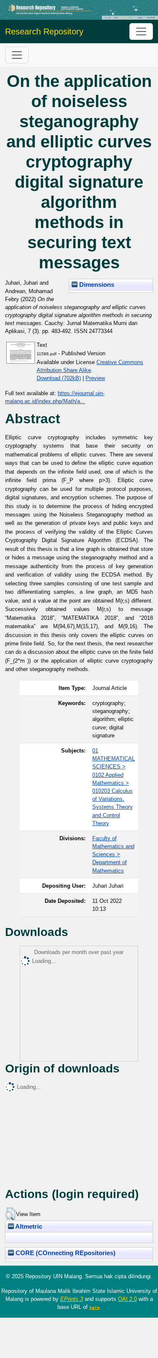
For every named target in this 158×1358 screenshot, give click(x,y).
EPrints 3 (71, 1299)
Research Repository (44, 31)
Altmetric (28, 1226)
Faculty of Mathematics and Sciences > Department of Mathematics (113, 854)
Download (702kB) (59, 378)
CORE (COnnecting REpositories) (64, 1253)
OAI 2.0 (127, 1299)
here (94, 1307)
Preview (95, 378)
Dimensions (96, 284)
